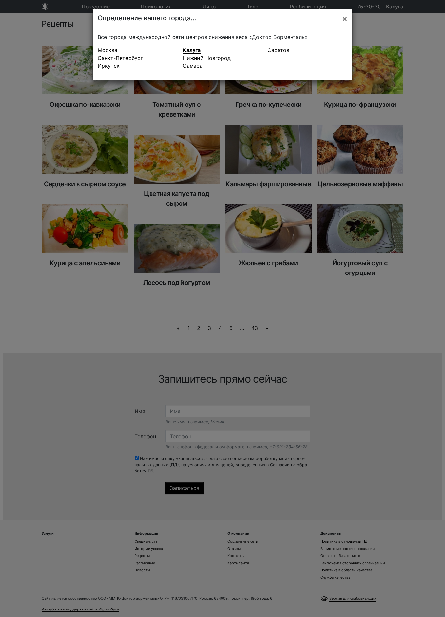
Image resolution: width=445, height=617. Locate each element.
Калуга (192, 50)
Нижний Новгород (207, 58)
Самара (193, 66)
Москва (107, 50)
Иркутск (109, 66)
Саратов (278, 50)
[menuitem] (138, 50)
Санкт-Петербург (120, 58)
